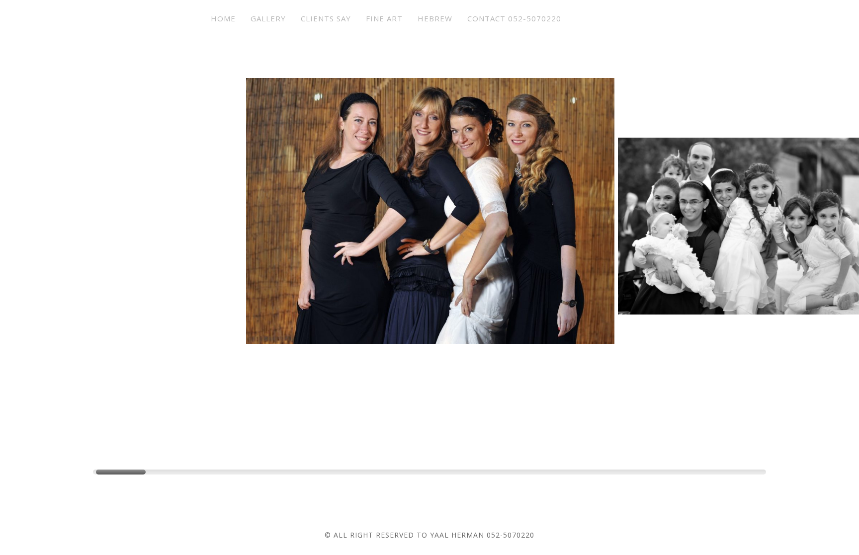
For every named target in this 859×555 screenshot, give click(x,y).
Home (223, 18)
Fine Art (384, 18)
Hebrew (435, 18)
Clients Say (326, 18)
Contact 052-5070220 (514, 18)
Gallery (268, 18)
